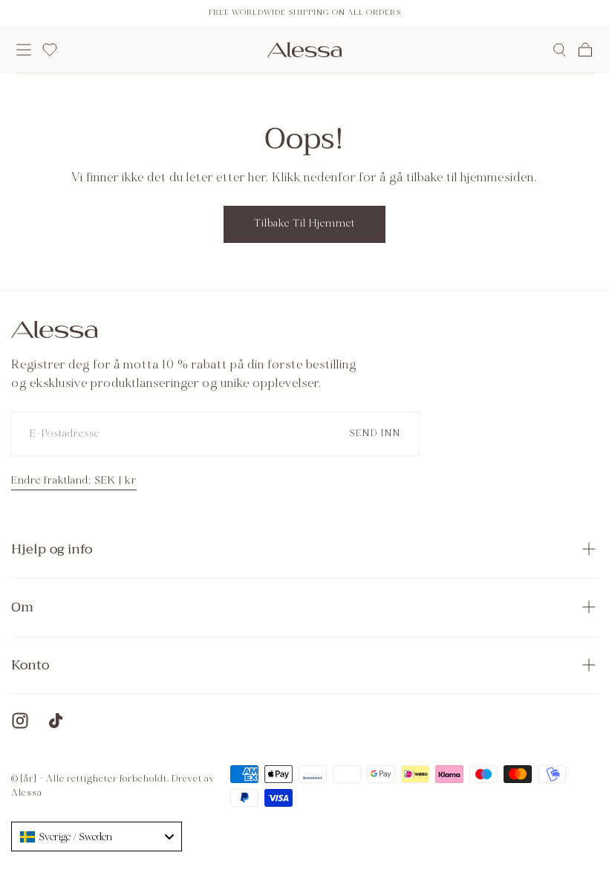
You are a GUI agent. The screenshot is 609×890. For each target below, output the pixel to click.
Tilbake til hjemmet (304, 223)
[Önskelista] (49, 49)
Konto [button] (30, 665)
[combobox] (96, 836)
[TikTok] (55, 720)
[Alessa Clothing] (54, 329)
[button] (24, 50)
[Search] (559, 50)
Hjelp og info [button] (51, 549)
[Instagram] (20, 720)
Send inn (375, 433)
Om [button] (22, 607)
